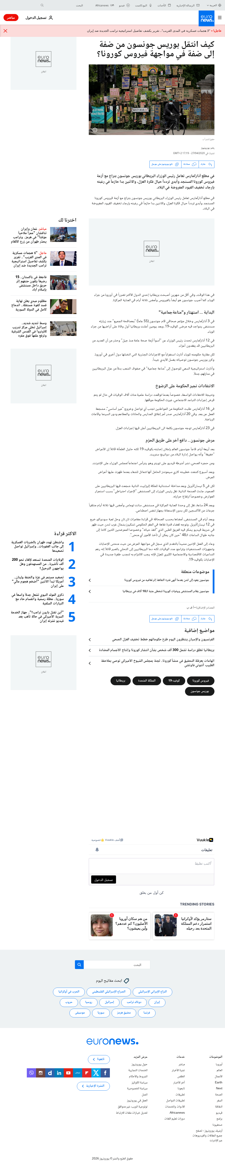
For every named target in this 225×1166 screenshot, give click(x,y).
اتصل (144, 1094)
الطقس (181, 1076)
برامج (219, 1119)
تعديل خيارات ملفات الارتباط (131, 1112)
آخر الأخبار (179, 1082)
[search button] (42, 5)
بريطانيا (120, 680)
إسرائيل (109, 1002)
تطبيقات (180, 1094)
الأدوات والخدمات (175, 1106)
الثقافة (218, 1106)
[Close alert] (5, 30)
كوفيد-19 (174, 680)
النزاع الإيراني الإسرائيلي (152, 991)
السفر (219, 1100)
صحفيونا (217, 1124)
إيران (157, 1002)
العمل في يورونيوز (137, 1100)
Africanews (177, 1112)
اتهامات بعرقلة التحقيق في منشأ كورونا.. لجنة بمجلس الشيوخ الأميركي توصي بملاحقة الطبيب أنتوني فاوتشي (157, 663)
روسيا (88, 1002)
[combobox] (64, 5)
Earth (218, 1082)
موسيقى (80, 1012)
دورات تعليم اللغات (174, 1119)
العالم (219, 1070)
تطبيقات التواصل (175, 1100)
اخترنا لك (67, 220)
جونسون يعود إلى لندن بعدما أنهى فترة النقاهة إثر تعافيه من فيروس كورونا (166, 580)
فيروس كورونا (200, 680)
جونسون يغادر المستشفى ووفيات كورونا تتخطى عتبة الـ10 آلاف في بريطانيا (166, 591)
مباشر (11, 17)
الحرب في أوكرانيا (68, 991)
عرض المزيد (140, 1057)
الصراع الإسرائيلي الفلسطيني (108, 991)
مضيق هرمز (124, 1012)
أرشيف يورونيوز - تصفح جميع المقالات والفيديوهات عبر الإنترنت (207, 1135)
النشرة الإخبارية (95, 1086)
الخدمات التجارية (137, 1070)
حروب (69, 1002)
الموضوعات (215, 1057)
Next (219, 1088)
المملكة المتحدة (147, 680)
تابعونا (181, 1088)
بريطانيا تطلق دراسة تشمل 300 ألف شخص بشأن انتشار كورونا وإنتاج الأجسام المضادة (156, 650)
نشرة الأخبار (178, 1070)
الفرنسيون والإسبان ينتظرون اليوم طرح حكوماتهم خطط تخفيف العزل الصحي (163, 639)
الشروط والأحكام (138, 1076)
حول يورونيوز (139, 1064)
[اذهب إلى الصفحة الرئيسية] (206, 18)
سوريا (101, 1012)
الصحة (218, 1094)
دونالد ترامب (134, 1002)
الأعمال (218, 1076)
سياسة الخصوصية (137, 1088)
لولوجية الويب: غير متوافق (132, 1106)
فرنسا (146, 1012)
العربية (213, 5)
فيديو (219, 1112)
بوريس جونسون (200, 691)
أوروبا (219, 1064)
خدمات (180, 1057)
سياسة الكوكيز (139, 1082)
